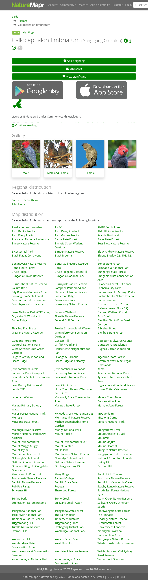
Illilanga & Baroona (66, 357)
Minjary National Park (111, 421)
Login (128, 4)
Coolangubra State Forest (27, 296)
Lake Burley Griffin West (27, 385)
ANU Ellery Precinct (24, 235)
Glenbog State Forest (110, 332)
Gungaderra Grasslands (112, 344)
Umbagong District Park (69, 527)
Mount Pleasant (107, 446)
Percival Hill (104, 466)
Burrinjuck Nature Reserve (71, 284)
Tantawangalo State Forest (113, 510)
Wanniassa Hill (21, 539)
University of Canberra (111, 527)
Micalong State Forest (25, 421)
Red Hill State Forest (67, 482)
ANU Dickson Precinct (111, 231)
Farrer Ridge (19, 320)
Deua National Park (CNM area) (31, 312)
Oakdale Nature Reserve (70, 462)
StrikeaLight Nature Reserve (29, 502)
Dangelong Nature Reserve (71, 304)
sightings (28, 32)
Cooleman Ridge (65, 296)
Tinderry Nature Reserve (112, 519)
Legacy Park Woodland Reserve (116, 385)
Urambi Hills (19, 531)
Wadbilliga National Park (70, 531)
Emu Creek (104, 316)
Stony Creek (62, 498)
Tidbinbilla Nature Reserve (28, 519)
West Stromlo (63, 543)
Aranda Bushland (108, 235)
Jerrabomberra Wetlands (70, 369)
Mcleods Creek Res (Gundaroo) (74, 413)
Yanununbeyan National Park (30, 559)
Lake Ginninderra (65, 385)
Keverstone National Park (113, 373)
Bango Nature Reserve (25, 243)
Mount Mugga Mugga (25, 446)
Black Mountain (64, 255)
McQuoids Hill (106, 413)
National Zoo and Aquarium (29, 462)
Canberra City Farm (109, 288)
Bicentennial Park (22, 251)
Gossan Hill (62, 340)
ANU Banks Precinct (24, 231)
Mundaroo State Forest (26, 454)
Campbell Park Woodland (70, 288)
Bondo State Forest (23, 267)
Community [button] (67, 4)
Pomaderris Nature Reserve (29, 478)
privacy (110, 577)
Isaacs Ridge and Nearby (70, 361)
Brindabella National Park (113, 267)
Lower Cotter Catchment (112, 389)
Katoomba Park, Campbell (28, 373)
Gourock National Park (26, 344)
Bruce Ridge (19, 271)
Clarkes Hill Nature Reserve (71, 292)
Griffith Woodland (66, 344)
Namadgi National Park (69, 458)
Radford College (64, 478)
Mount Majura (106, 442)
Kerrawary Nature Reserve (71, 373)
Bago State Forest (108, 239)
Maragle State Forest (110, 405)
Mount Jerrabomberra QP (70, 442)
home (16, 32)
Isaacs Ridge (19, 361)
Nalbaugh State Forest (25, 458)
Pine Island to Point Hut (26, 474)
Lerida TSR (18, 389)
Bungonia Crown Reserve (27, 276)
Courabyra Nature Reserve (28, 304)
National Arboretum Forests (114, 458)
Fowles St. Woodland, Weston (73, 328)
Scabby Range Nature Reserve (115, 486)
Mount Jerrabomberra (25, 442)
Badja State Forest (66, 239)
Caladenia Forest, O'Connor (114, 284)
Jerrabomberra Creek (25, 369)
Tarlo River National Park (27, 514)
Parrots (22, 21)
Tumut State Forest (109, 523)
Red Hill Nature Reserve (26, 482)
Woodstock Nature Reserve (71, 551)
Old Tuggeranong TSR (68, 466)
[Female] (90, 155)
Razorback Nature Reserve (113, 478)
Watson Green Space (67, 539)
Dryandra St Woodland (26, 316)
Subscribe (75, 68)
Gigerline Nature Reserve (27, 332)
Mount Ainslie (63, 433)
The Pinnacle (105, 514)
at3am (62, 577)
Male (26, 173)
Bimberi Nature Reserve (69, 251)
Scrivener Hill (20, 490)
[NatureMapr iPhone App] (101, 90)
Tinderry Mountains (67, 519)
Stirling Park (19, 498)
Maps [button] (82, 4)
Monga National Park (68, 429)
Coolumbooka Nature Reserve (116, 296)
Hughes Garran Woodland (113, 348)
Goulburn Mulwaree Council (114, 340)
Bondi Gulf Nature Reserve (71, 263)
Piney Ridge (62, 474)
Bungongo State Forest (111, 271)
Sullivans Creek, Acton (68, 502)
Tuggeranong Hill (22, 523)
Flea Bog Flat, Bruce (24, 328)
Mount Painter (64, 446)
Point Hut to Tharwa (109, 474)
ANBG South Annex (109, 227)
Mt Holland (62, 450)
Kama (101, 369)
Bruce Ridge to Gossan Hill (71, 271)
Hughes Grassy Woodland (28, 357)
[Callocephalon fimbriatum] (122, 155)
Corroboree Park (65, 300)
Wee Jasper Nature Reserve (114, 539)
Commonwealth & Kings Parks (116, 292)
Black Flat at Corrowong (26, 255)
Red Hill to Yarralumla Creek (114, 482)
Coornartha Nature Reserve (28, 300)
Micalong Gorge (107, 417)
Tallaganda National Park (27, 510)
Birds (15, 16)
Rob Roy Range (21, 486)
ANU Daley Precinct (67, 231)
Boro (58, 267)
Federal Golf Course (67, 320)
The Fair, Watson (65, 514)
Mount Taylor (20, 450)
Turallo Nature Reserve (26, 527)
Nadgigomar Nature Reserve (114, 454)
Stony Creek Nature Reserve (114, 498)
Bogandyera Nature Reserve (29, 263)
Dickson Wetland (65, 312)
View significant (76, 76)
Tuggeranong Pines (66, 523)
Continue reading (25, 125)
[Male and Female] (58, 155)
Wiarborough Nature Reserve (115, 543)
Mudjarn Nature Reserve (112, 450)
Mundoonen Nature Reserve (72, 454)
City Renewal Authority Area (29, 292)
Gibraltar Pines (106, 328)
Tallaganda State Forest (69, 510)
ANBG (58, 227)
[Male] (26, 155)
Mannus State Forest (67, 405)
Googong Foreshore (24, 340)
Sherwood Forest (65, 490)
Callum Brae (19, 288)
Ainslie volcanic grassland (27, 227)
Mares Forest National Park (28, 413)
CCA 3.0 (121, 577)
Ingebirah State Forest (111, 357)
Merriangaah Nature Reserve (72, 417)
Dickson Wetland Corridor (113, 312)
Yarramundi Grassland (111, 559)
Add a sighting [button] (99, 4)
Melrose (17, 417)
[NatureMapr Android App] (37, 90)
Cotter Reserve (106, 300)
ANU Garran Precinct (67, 235)
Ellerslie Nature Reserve (69, 316)
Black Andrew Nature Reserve (115, 251)
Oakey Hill (103, 462)
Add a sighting (75, 60)
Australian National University (30, 239)
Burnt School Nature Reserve (29, 284)
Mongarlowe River (108, 429)
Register (118, 4)
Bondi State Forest (108, 263)
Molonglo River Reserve (26, 429)
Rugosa (59, 486)
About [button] (52, 4)
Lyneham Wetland (23, 397)
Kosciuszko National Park (70, 377)
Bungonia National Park (69, 276)
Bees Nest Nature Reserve (113, 243)
